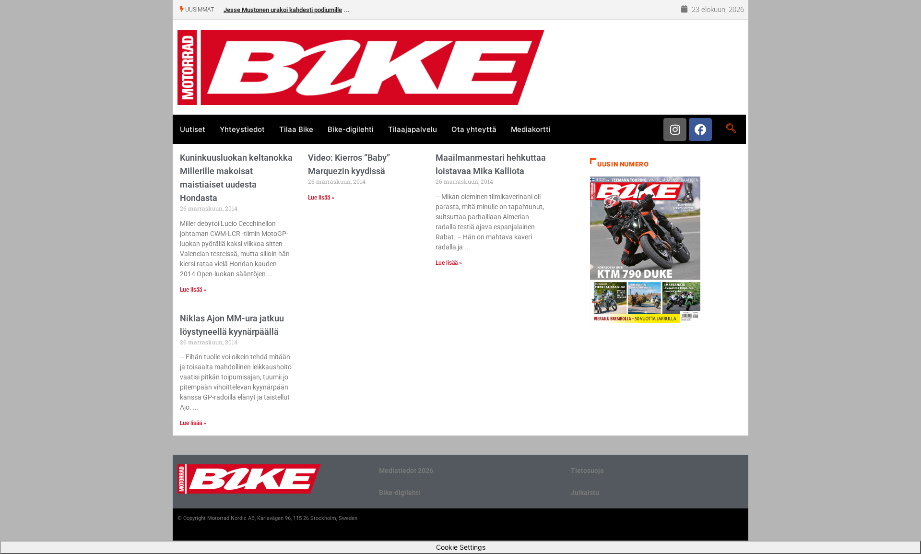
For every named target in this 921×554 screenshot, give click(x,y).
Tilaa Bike (296, 129)
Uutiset (192, 129)
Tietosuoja (587, 470)
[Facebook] (700, 129)
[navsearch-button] (730, 129)
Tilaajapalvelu (412, 129)
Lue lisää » (193, 289)
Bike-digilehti (351, 129)
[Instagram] (674, 129)
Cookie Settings (460, 547)
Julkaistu (585, 492)
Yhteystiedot (242, 129)
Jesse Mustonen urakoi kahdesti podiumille (283, 9)
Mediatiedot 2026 (406, 470)
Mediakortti (531, 129)
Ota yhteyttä (473, 129)
